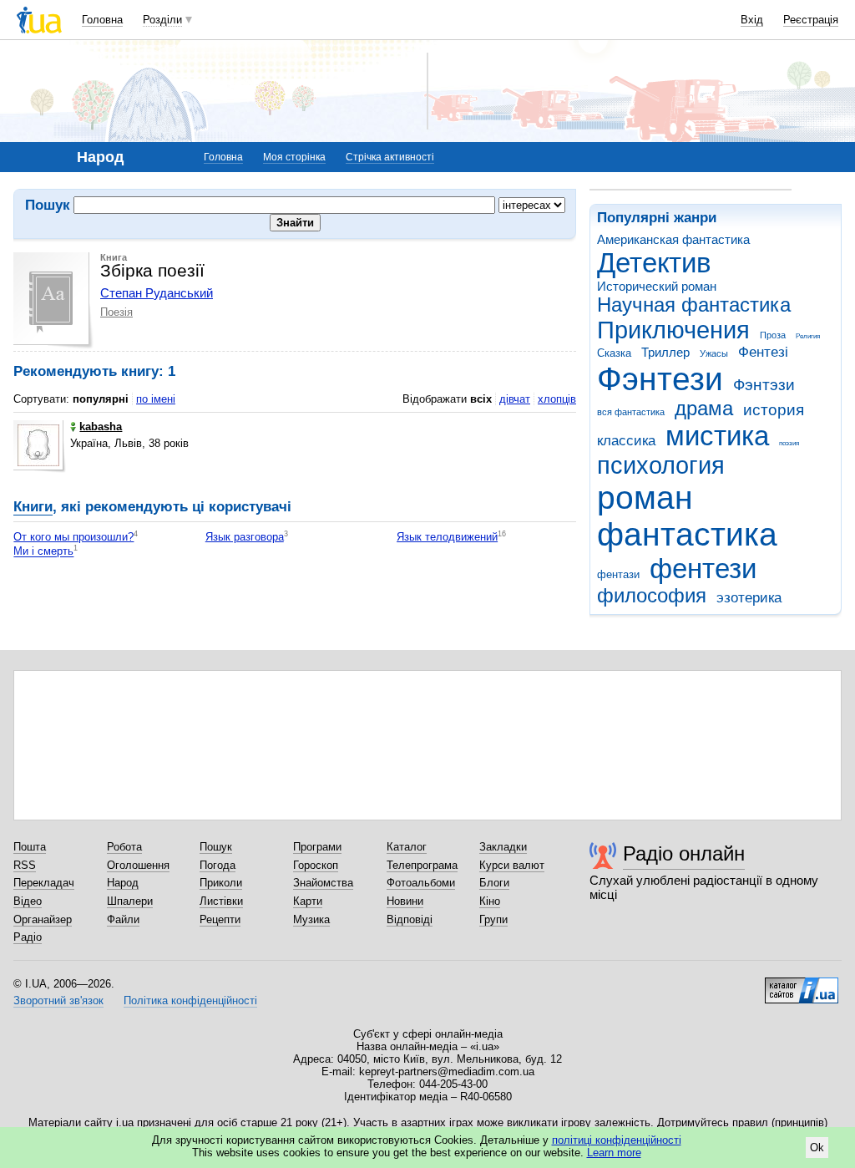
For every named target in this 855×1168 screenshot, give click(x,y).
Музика (311, 919)
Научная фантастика (694, 305)
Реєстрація (810, 19)
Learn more (614, 1152)
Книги (33, 507)
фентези (703, 568)
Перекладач (43, 882)
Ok (817, 1147)
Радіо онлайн (684, 853)
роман (645, 497)
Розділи (162, 19)
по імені (155, 399)
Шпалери (130, 901)
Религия (808, 336)
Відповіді (410, 919)
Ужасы (714, 353)
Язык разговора (244, 537)
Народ (123, 882)
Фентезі (763, 352)
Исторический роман (656, 286)
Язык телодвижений (447, 537)
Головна (102, 19)
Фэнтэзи (764, 385)
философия (651, 596)
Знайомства (323, 882)
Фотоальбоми (421, 882)
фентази (618, 574)
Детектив (654, 262)
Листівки (221, 901)
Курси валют (511, 865)
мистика (717, 435)
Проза (773, 335)
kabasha (100, 426)
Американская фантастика (673, 239)
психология (661, 465)
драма (704, 408)
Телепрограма (422, 865)
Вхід (752, 19)
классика (626, 441)
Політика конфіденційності (190, 1000)
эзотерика (749, 598)
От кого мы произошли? (73, 537)
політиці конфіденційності (616, 1140)
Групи (493, 919)
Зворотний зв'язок (58, 1000)
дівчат (514, 399)
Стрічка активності (390, 157)
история (773, 410)
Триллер (665, 352)
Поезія (116, 312)
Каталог (407, 846)
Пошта (29, 846)
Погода (217, 865)
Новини (405, 901)
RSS (24, 865)
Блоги (494, 882)
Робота (124, 846)
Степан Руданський (156, 293)
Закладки (503, 846)
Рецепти (220, 919)
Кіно (489, 901)
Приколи (221, 882)
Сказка (614, 353)
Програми (317, 846)
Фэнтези (660, 379)
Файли (123, 919)
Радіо (27, 937)
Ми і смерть (43, 552)
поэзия (789, 443)
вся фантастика (631, 412)
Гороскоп (315, 865)
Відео (27, 901)
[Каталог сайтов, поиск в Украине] (801, 984)
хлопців (557, 399)
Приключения (673, 330)
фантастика (687, 534)
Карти (307, 901)
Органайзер (42, 919)
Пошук (216, 846)
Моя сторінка (294, 157)
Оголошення (138, 865)
